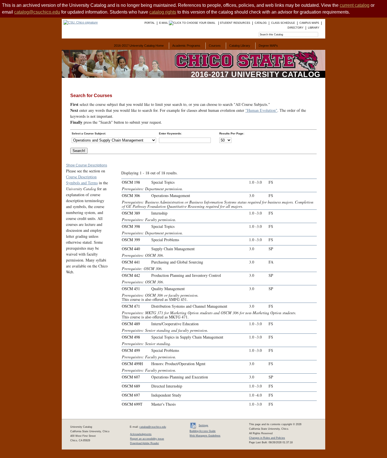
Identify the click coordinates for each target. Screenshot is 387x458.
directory (295, 27)
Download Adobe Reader (144, 443)
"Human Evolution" (261, 110)
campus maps (309, 23)
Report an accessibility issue (147, 438)
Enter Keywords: (170, 133)
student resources (235, 23)
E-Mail (164, 23)
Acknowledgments (141, 434)
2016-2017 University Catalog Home (139, 45)
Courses (215, 45)
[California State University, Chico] (80, 22)
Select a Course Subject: (89, 133)
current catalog (354, 5)
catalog (261, 23)
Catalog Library (239, 45)
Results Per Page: (231, 133)
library (313, 27)
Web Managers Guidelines (205, 435)
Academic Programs (186, 45)
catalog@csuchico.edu (37, 12)
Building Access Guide (203, 431)
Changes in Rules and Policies (267, 437)
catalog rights (162, 12)
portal (149, 23)
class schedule (283, 23)
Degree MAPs (268, 45)
